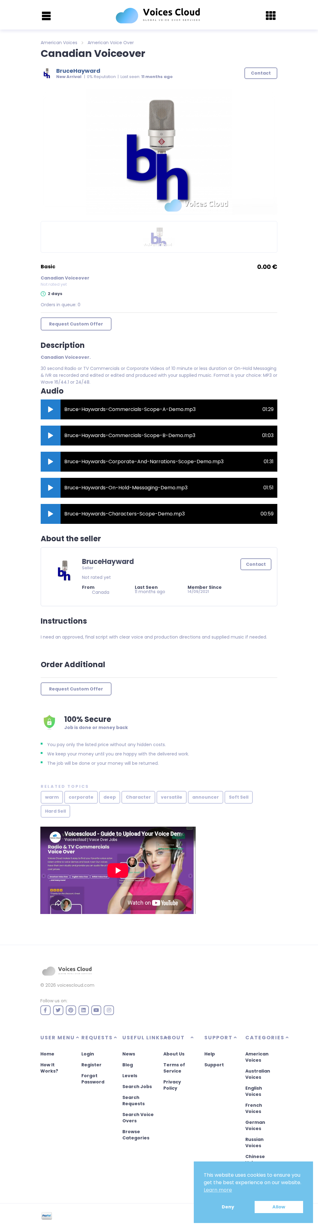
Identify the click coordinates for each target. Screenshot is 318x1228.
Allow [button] (278, 1207)
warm (52, 797)
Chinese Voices (255, 1159)
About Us (173, 1054)
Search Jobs (137, 1086)
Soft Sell (238, 797)
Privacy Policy (172, 1085)
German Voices (255, 1125)
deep (109, 797)
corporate (81, 797)
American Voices (59, 42)
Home (47, 1054)
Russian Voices (254, 1142)
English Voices (253, 1091)
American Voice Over (111, 42)
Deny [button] (228, 1207)
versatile (171, 797)
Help (209, 1054)
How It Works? (49, 1068)
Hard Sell (55, 811)
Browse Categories (135, 1135)
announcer (205, 797)
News (128, 1054)
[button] (51, 409)
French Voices (253, 1108)
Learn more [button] (218, 1189)
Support (214, 1065)
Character (138, 797)
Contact (256, 564)
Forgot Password (92, 1079)
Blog (127, 1065)
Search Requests (133, 1100)
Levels (129, 1076)
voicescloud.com (75, 985)
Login (87, 1054)
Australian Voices (257, 1074)
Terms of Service (174, 1068)
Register (91, 1065)
